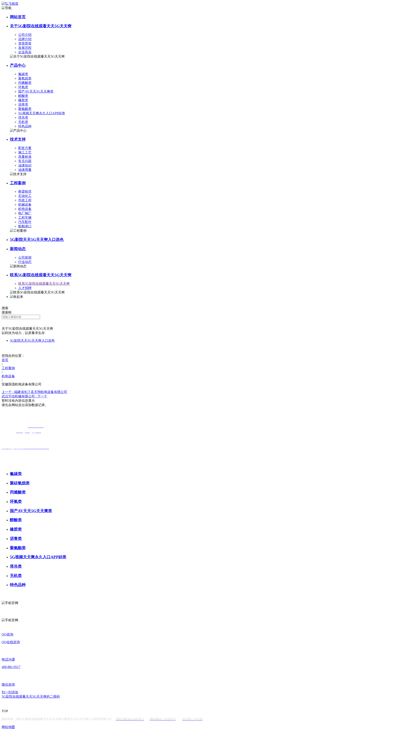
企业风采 (25, 52)
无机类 (23, 122)
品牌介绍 (25, 39)
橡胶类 (23, 100)
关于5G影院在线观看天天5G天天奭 (41, 26)
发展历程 (25, 47)
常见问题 (25, 161)
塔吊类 (23, 117)
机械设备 (25, 204)
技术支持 (18, 139)
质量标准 (25, 156)
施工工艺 (25, 152)
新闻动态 (18, 249)
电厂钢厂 (25, 213)
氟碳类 (23, 74)
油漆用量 (25, 169)
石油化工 (25, 196)
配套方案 (25, 148)
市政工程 (25, 200)
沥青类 (23, 104)
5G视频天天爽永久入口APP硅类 (41, 113)
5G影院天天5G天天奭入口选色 (37, 239)
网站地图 (8, 727)
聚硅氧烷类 (20, 483)
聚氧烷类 (25, 78)
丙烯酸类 (25, 82)
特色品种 (25, 126)
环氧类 (23, 87)
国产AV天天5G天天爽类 (35, 91)
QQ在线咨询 (11, 642)
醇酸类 (23, 96)
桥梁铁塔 (25, 191)
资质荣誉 (25, 43)
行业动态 (25, 262)
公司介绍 (25, 34)
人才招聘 (25, 288)
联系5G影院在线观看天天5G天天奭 (41, 275)
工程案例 (18, 183)
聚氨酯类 (25, 109)
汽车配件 (25, 222)
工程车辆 (25, 217)
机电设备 (25, 209)
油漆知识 (25, 165)
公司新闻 (25, 257)
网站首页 (18, 17)
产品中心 (18, 65)
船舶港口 (25, 226)
